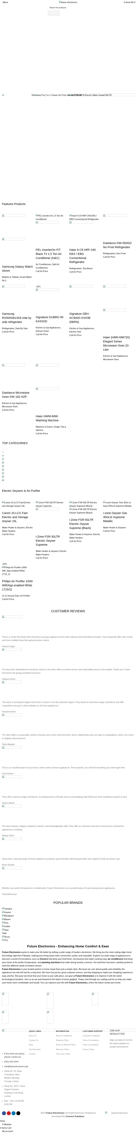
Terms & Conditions (91, 1040)
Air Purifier (25, 596)
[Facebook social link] (4, 1113)
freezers (44, 959)
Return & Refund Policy (65, 1045)
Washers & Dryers (44, 427)
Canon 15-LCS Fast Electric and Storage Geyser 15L (15, 517)
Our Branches (35, 1049)
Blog (31, 1045)
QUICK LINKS (35, 1031)
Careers (32, 1054)
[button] (68, 74)
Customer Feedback (91, 1036)
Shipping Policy (62, 1040)
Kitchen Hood (42, 331)
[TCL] (68, 924)
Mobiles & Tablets (10, 277)
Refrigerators (75, 268)
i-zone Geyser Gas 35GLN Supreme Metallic (115, 517)
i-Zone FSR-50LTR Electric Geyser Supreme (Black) (81, 524)
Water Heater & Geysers (13, 527)
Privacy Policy (88, 1049)
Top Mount (87, 268)
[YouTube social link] (9, 1113)
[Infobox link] (113, 1000)
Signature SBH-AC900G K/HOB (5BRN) (79, 318)
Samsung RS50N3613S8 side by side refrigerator (16, 318)
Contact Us (33, 1040)
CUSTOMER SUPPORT (93, 1031)
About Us (33, 1036)
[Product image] (13, 249)
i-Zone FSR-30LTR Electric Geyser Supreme (48, 540)
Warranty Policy (62, 1049)
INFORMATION (62, 1031)
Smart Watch (26, 277)
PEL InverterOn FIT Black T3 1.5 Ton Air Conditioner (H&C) (48, 254)
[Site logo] (68, 2)
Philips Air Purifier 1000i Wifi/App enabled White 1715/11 (17, 585)
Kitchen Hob (75, 332)
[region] (68, 51)
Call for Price (42, 271)
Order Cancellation (91, 1045)
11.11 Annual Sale (10, 596)
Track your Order (63, 1054)
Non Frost (121, 253)
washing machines (51, 962)
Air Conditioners (43, 264)
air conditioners (116, 959)
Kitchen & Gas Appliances (48, 328)
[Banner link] (68, 466)
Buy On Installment (64, 1036)
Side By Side (21, 328)
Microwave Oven (111, 359)
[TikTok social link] (18, 1113)
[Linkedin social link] (14, 1113)
